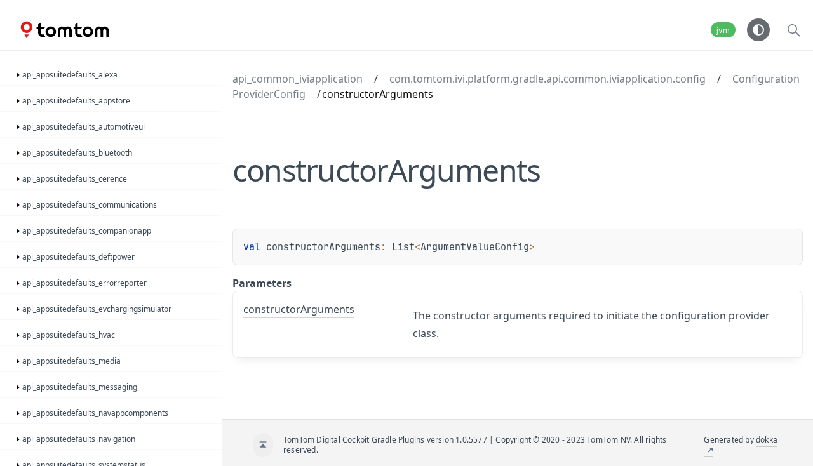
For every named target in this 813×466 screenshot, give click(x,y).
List (403, 247)
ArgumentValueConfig (474, 247)
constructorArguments (323, 247)
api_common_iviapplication (297, 79)
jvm (723, 30)
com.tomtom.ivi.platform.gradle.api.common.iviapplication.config (547, 79)
